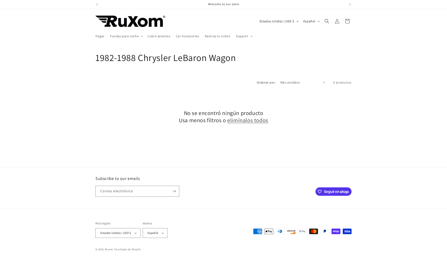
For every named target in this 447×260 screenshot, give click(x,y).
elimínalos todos (247, 120)
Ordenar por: (266, 82)
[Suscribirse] (174, 191)
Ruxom (109, 249)
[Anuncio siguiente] (350, 4)
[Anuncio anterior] (97, 4)
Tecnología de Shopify (127, 249)
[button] (126, 36)
